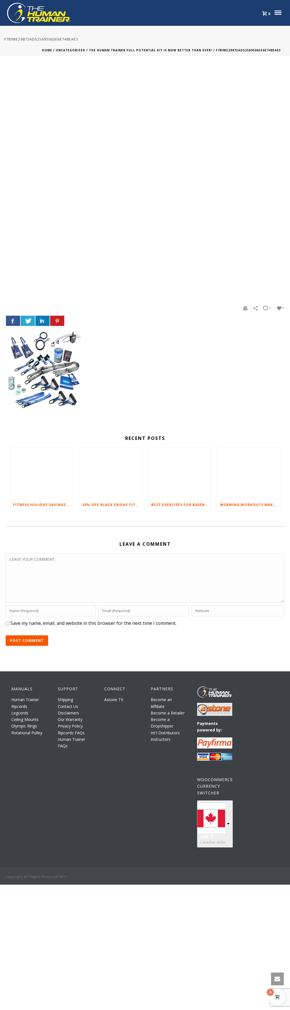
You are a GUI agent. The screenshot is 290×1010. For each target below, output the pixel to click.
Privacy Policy (70, 726)
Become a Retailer (168, 713)
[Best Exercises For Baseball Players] (179, 473)
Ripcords (19, 706)
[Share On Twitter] (28, 321)
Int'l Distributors (165, 732)
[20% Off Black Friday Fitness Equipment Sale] (110, 473)
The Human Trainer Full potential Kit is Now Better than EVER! (150, 50)
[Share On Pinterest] (57, 321)
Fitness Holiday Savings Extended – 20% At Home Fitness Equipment (43, 504)
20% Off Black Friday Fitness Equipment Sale (112, 504)
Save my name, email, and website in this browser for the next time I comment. (93, 623)
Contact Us (68, 706)
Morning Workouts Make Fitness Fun (250, 504)
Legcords (19, 713)
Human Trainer (25, 699)
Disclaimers (68, 713)
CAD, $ (206, 836)
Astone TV (113, 699)
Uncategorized (70, 50)
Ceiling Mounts (25, 719)
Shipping (65, 699)
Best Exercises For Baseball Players (181, 504)
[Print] (245, 307)
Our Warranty (70, 719)
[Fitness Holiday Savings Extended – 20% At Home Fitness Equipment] (41, 473)
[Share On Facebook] (13, 321)
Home (47, 50)
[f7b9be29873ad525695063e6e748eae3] (145, 184)
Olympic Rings (24, 726)
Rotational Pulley (26, 732)
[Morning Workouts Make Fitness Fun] (248, 473)
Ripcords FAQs (71, 732)
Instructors (160, 739)
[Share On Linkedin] (42, 321)
